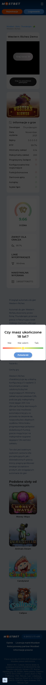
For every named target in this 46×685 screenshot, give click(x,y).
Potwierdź (23, 355)
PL (5, 680)
